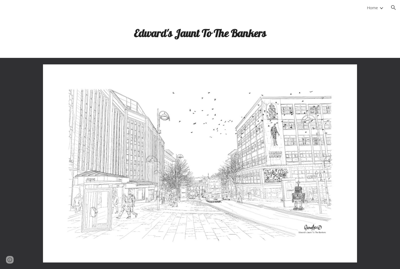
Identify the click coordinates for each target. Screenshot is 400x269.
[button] (393, 7)
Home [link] (372, 7)
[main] (200, 31)
